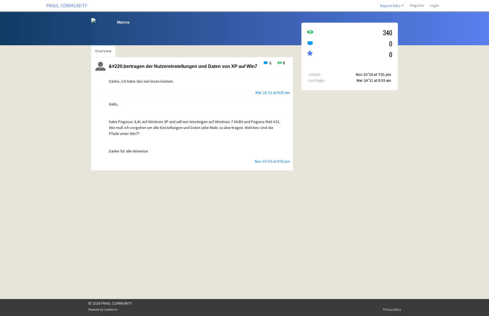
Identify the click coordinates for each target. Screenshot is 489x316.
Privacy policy (392, 309)
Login (434, 5)
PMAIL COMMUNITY (66, 6)
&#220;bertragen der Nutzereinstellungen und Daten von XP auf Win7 (183, 66)
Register (417, 5)
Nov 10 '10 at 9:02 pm (272, 161)
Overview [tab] (103, 50)
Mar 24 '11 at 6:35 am (273, 92)
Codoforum (111, 309)
